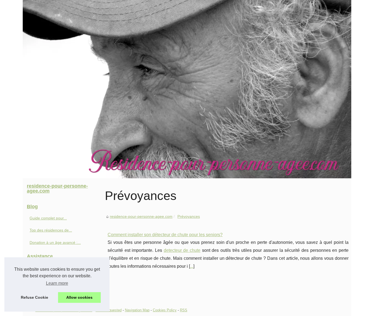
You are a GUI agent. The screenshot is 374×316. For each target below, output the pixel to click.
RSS (183, 310)
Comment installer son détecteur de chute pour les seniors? (165, 234)
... (191, 266)
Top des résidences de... (51, 230)
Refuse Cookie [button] (34, 297)
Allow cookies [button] (79, 297)
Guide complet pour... (48, 218)
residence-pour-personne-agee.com (141, 216)
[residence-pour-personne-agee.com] (187, 89)
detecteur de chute (182, 250)
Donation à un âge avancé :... (55, 242)
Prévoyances (188, 216)
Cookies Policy (165, 310)
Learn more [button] (57, 283)
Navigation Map (137, 310)
